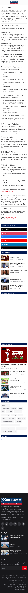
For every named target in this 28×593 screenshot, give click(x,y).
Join (14, 301)
